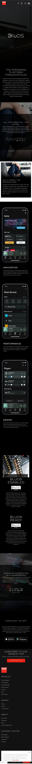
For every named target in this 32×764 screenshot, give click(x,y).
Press (2, 722)
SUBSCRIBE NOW (16, 660)
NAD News (3, 720)
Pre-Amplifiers (4, 682)
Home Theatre (4, 687)
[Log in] (21, 3)
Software (3, 741)
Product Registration (6, 725)
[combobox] (3, 762)
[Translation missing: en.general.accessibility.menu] (28, 3)
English (2, 762)
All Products (4, 694)
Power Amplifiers (5, 680)
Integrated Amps (5, 685)
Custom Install (4, 708)
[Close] (29, 752)
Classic (3, 704)
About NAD (4, 718)
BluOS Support (5, 737)
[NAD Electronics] (4, 3)
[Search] (18, 3)
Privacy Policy (15, 760)
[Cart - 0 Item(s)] (25, 3)
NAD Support (4, 734)
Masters (3, 706)
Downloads (4, 739)
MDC (2, 692)
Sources (3, 689)
